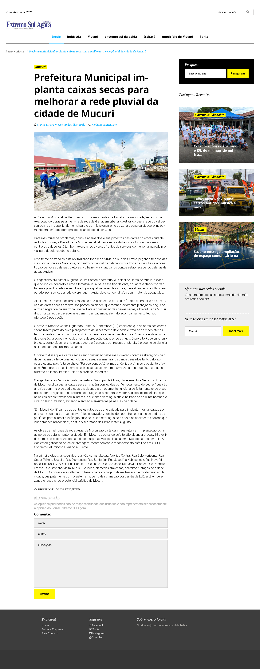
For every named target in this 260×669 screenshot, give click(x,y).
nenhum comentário (104, 124)
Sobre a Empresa (52, 629)
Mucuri (93, 37)
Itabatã (150, 37)
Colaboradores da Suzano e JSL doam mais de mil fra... (216, 150)
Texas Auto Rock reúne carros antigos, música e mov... (215, 203)
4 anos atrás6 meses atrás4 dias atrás (61, 124)
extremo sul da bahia (121, 37)
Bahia (204, 37)
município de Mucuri (177, 37)
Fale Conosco (50, 633)
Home (45, 625)
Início (56, 37)
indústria (74, 37)
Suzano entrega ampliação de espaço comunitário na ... (216, 255)
